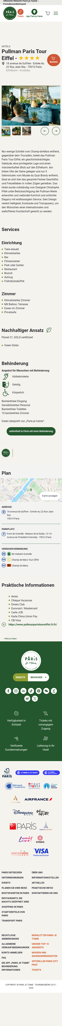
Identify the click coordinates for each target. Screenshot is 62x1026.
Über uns (37, 872)
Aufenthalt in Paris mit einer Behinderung (31, 431)
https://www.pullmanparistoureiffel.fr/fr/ (33, 624)
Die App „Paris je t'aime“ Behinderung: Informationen (16, 966)
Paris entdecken (12, 872)
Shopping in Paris (12, 906)
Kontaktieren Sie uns (45, 893)
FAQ (4, 957)
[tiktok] (31, 691)
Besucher (36, 677)
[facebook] (8, 691)
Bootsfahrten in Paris (15, 893)
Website (20, 677)
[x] (35, 699)
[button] (45, 131)
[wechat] (46, 691)
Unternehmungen (12, 877)
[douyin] (54, 691)
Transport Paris (12, 920)
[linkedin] (23, 691)
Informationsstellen (45, 877)
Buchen (54, 61)
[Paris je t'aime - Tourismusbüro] (10, 13)
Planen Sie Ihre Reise (14, 888)
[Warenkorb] (47, 13)
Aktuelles (38, 882)
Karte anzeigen (50, 495)
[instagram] (16, 691)
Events (6, 882)
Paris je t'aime (11, 639)
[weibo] (27, 699)
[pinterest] (39, 691)
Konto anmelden (12, 952)
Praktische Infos (42, 888)
